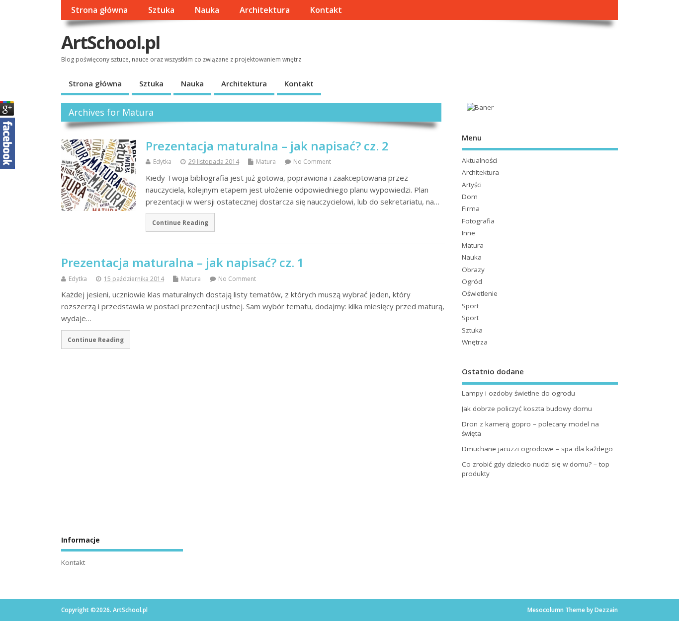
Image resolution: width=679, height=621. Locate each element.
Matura (266, 161)
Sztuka (161, 9)
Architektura (265, 9)
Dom (470, 196)
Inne (468, 232)
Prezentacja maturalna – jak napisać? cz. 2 (267, 146)
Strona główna (99, 9)
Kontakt (326, 9)
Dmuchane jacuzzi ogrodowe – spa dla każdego (537, 448)
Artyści (472, 184)
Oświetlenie (480, 293)
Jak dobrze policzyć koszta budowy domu (527, 408)
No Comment (312, 161)
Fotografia (478, 220)
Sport (470, 305)
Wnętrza (475, 342)
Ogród (472, 281)
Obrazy (473, 269)
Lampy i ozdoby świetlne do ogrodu (518, 393)
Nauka (206, 9)
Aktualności (479, 160)
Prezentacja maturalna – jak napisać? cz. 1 (182, 262)
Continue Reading (180, 222)
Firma (471, 208)
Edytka (162, 161)
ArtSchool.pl (110, 42)
